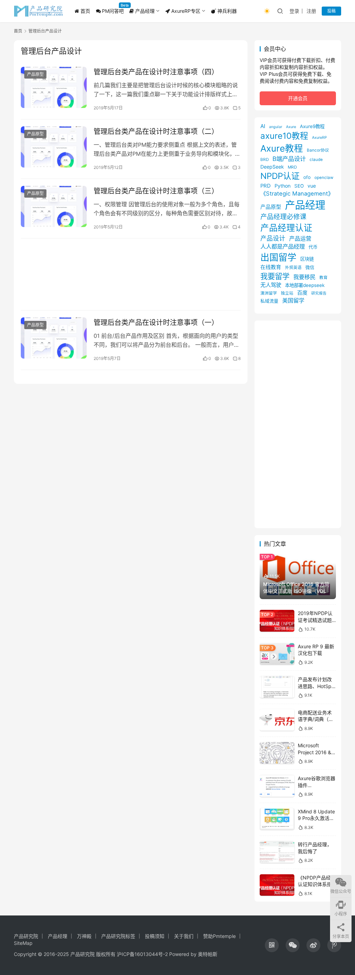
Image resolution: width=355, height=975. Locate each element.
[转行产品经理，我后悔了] (277, 852)
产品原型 (35, 74)
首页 (84, 11)
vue (312, 186)
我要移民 (304, 276)
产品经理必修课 (283, 217)
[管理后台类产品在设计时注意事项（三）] (54, 206)
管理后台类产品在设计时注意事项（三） (156, 191)
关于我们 (183, 936)
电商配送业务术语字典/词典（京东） (316, 719)
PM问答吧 (113, 11)
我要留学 (274, 276)
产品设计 (272, 238)
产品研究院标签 (118, 936)
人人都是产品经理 (282, 246)
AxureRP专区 (185, 11)
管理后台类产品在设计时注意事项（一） (156, 322)
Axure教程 (281, 148)
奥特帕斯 (207, 954)
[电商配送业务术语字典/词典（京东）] (277, 720)
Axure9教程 (312, 126)
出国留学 (278, 257)
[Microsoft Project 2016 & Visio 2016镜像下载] (277, 753)
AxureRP (319, 137)
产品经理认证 (286, 228)
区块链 (307, 259)
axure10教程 (284, 136)
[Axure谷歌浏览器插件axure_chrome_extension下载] (277, 786)
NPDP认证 (280, 176)
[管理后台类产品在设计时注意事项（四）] (54, 87)
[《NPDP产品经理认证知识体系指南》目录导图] (277, 885)
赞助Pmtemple (219, 936)
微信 (309, 267)
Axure (291, 127)
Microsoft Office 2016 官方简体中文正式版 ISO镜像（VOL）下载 (297, 591)
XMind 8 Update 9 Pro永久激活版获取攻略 (316, 818)
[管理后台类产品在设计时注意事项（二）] (54, 147)
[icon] (272, 945)
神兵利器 (226, 11)
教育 (323, 277)
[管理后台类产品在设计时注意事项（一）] (54, 338)
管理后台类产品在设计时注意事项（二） (156, 131)
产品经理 (144, 11)
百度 (302, 293)
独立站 (287, 293)
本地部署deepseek (304, 285)
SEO (299, 186)
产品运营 (300, 238)
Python (283, 186)
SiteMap (23, 943)
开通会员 (298, 98)
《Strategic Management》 (297, 193)
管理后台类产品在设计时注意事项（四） (156, 72)
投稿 (331, 10)
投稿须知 (154, 936)
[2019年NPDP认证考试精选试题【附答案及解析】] (277, 621)
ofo (307, 177)
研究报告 (319, 293)
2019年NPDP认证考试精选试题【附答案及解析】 (317, 620)
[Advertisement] (131, 274)
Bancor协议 (318, 150)
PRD (265, 186)
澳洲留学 (268, 293)
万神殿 (84, 936)
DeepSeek (272, 167)
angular (275, 127)
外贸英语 (293, 267)
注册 (311, 11)
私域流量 (269, 301)
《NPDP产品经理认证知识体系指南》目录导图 (317, 884)
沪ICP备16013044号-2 (142, 954)
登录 (294, 11)
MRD (292, 167)
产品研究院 (26, 936)
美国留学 (293, 300)
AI (262, 126)
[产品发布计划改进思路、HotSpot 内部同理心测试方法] (277, 687)
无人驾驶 (270, 285)
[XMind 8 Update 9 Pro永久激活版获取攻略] (277, 819)
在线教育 (270, 267)
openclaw (324, 177)
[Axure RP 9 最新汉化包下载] (277, 654)
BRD (264, 159)
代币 (313, 247)
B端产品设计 (289, 158)
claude (316, 159)
